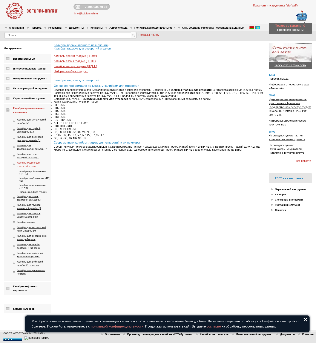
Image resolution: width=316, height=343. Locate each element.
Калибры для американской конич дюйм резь (32, 238)
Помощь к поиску (148, 34)
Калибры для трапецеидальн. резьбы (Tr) (32, 147)
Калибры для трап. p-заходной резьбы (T (28, 156)
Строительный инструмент (29, 98)
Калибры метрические (214, 334)
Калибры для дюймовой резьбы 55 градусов (30, 263)
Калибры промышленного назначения (28, 110)
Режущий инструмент (287, 205)
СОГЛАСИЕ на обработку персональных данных (213, 27)
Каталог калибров (24, 308)
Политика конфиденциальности (154, 27)
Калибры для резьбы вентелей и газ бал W (28, 246)
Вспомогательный (24, 58)
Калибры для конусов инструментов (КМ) (28, 215)
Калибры (280, 194)
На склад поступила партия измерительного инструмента (287, 137)
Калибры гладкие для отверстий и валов (28, 164)
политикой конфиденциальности (117, 326)
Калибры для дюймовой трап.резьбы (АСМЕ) (30, 255)
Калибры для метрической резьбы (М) (31, 121)
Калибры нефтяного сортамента (25, 288)
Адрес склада (118, 27)
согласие (214, 326)
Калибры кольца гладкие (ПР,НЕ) (75, 66)
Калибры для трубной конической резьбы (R (29, 207)
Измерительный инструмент (30, 78)
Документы (76, 27)
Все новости (303, 160)
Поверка (36, 27)
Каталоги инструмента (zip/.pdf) (275, 5)
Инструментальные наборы (29, 68)
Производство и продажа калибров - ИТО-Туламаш (159, 334)
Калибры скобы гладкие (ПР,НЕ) (75, 61)
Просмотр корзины (290, 29)
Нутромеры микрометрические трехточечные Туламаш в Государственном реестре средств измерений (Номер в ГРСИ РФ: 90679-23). (290, 107)
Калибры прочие (26, 222)
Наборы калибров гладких (33, 192)
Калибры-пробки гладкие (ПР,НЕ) (75, 55)
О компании (16, 27)
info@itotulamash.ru (86, 13)
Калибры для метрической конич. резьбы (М (31, 229)
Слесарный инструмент (289, 199)
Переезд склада (278, 78)
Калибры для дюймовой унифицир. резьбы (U (30, 139)
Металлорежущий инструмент (30, 88)
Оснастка (280, 210)
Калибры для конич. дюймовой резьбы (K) (29, 198)
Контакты (97, 27)
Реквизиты (55, 27)
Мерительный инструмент (290, 189)
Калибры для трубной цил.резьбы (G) (28, 130)
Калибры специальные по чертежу (31, 272)
